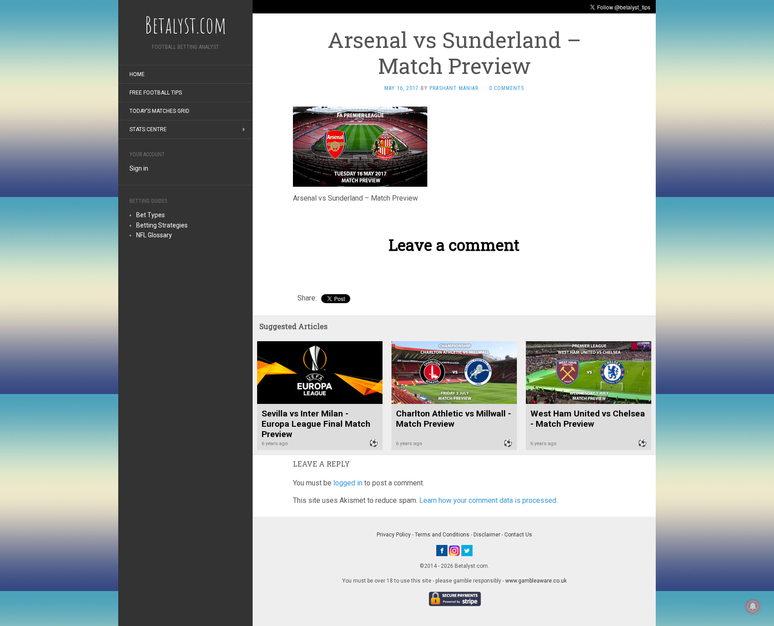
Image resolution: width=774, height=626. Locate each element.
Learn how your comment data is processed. (488, 500)
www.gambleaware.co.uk (536, 581)
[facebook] (441, 550)
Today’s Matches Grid (159, 111)
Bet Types (150, 215)
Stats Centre (148, 129)
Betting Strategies (162, 225)
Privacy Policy (394, 535)
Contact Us (518, 535)
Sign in (138, 168)
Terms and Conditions (442, 535)
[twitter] (467, 550)
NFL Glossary (154, 235)
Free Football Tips (155, 93)
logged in (347, 483)
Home (137, 74)
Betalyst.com (185, 24)
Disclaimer (486, 535)
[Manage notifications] (753, 606)
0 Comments (506, 88)
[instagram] (454, 550)
